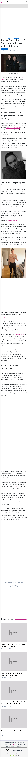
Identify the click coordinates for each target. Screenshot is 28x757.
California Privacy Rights (20, 744)
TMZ (16, 486)
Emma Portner (9, 582)
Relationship (16, 38)
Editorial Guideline (8, 744)
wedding (24, 240)
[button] (26, 2)
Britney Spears (13, 220)
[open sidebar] (2, 2)
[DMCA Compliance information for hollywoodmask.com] (14, 755)
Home (9, 38)
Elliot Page (20, 582)
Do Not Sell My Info (21, 746)
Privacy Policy (20, 742)
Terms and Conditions (10, 742)
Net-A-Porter (20, 334)
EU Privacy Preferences (9, 746)
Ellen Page (14, 585)
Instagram (10, 185)
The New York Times (13, 128)
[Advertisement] (14, 21)
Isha (4, 50)
